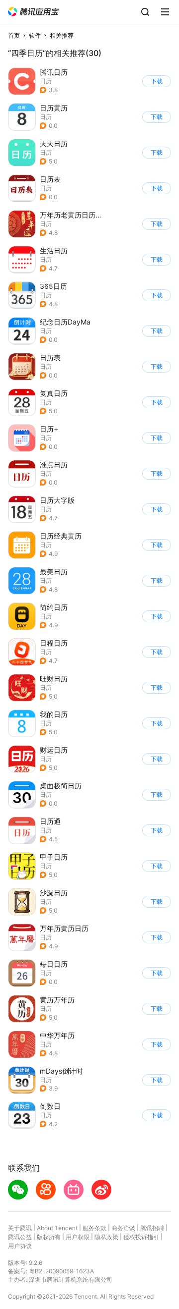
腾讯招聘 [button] (152, 1228)
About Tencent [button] (57, 1228)
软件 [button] (35, 35)
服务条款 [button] (94, 1228)
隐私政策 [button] (106, 1237)
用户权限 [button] (78, 1237)
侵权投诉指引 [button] (141, 1237)
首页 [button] (14, 35)
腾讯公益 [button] (20, 1237)
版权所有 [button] (49, 1237)
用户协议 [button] (20, 1246)
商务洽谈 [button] (123, 1228)
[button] (33, 11)
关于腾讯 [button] (20, 1228)
